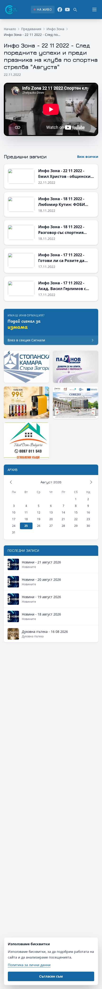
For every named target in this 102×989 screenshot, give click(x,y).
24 (13, 526)
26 (38, 526)
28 (63, 526)
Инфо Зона (55, 29)
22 (76, 519)
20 (51, 519)
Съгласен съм (51, 976)
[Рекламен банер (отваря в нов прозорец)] (26, 367)
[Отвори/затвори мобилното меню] (94, 9)
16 (88, 512)
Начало (10, 29)
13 (51, 512)
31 (13, 532)
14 (63, 512)
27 (51, 526)
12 (38, 512)
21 (63, 519)
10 (13, 512)
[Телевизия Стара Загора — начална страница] (11, 9)
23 (88, 519)
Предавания (31, 29)
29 (76, 526)
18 (26, 519)
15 (76, 512)
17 (13, 519)
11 (26, 512)
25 (26, 526)
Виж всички (87, 156)
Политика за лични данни (29, 965)
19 (38, 519)
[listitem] (42, 9)
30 (88, 526)
